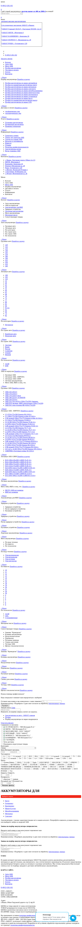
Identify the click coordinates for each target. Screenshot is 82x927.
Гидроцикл (9, 803)
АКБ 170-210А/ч (11, 394)
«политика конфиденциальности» (22, 925)
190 (6, 258)
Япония (8, 355)
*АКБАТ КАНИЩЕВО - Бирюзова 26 (15, 36)
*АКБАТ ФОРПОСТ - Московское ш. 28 (16, 40)
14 (6, 578)
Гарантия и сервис (12, 135)
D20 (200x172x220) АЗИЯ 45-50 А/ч (18, 464)
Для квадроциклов (12, 555)
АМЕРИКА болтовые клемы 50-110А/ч (19, 451)
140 (6, 251)
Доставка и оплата (12, 70)
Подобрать (5, 705)
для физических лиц (12, 111)
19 (6, 585)
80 (6, 302)
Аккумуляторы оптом (13, 149)
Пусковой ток (12, 781)
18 (6, 583)
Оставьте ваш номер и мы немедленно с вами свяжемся (21, 701)
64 (6, 312)
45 (6, 285)
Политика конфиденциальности (17, 147)
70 (6, 296)
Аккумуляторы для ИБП (14, 207)
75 (6, 298)
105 (6, 277)
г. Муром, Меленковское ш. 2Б (16, 173)
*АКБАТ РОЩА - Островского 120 (14, 43)
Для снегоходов (11, 561)
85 (6, 304)
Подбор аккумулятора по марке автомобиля (21, 83)
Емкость (7, 773)
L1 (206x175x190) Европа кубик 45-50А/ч (20, 416)
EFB (6, 366)
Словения (8, 351)
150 (6, 254)
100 (6, 275)
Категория (4, 746)
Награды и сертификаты (14, 141)
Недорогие (9, 325)
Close (13, 708)
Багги (7, 801)
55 (6, 289)
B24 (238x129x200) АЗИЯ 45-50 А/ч (18, 462)
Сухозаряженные (11, 618)
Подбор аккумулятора (13, 68)
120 (6, 245)
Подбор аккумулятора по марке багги (18, 98)
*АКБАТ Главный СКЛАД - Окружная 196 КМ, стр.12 (21, 29)
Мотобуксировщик (12, 811)
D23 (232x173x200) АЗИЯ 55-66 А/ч (18, 466)
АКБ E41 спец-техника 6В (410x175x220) (20, 405)
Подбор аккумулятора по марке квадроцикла (21, 94)
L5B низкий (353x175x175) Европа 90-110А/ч (21, 447)
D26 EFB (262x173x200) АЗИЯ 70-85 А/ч (20, 472)
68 (6, 294)
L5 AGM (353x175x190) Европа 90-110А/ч (20, 443)
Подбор (8, 717)
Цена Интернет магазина (10, 750)
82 (6, 315)
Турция (7, 353)
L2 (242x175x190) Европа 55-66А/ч (18, 420)
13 (6, 576)
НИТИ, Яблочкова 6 (12, 162)
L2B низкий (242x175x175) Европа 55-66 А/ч (21, 426)
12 (6, 574)
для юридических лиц (13, 113)
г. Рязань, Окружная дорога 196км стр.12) (20, 160)
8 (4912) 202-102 (7, 6)
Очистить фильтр (7, 723)
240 (6, 266)
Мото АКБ (9, 66)
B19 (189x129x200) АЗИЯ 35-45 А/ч (18, 460)
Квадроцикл (9, 806)
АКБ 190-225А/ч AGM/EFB (15, 397)
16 (6, 582)
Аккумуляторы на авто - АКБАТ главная (20, 715)
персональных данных (57, 703)
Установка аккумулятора (14, 122)
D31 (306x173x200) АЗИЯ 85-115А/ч (18, 473)
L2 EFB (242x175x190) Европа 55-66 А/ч (20, 424)
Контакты (8, 74)
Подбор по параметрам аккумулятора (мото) (21, 100)
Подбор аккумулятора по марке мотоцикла (20, 87)
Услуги (7, 72)
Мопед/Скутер (10, 808)
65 (6, 292)
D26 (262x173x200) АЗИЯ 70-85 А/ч (18, 470)
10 (6, 570)
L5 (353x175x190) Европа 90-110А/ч (18, 414)
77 (6, 300)
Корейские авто (11, 334)
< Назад (4, 77)
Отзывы (8, 145)
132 (6, 247)
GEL (7, 616)
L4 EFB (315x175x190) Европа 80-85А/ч (19, 439)
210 (6, 264)
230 (6, 262)
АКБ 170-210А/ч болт (13, 396)
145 (6, 252)
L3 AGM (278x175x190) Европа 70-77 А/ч (20, 430)
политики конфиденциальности (30, 915)
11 (6, 572)
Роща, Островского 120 (13, 168)
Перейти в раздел (23, 79)
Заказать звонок (6, 59)
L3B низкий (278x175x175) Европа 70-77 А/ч (21, 434)
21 (6, 589)
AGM (7, 364)
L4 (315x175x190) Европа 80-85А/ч (18, 435)
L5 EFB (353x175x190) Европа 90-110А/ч (20, 445)
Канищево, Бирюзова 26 (14, 164)
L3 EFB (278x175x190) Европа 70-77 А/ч (20, 432)
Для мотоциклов (11, 557)
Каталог (8, 62)
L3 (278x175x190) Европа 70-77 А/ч (18, 428)
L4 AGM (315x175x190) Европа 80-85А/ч (20, 437)
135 (6, 249)
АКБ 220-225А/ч (11, 399)
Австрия (8, 345)
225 (6, 260)
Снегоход (8, 816)
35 (6, 281)
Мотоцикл (9, 814)
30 (6, 593)
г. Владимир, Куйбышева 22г (15, 172)
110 (6, 279)
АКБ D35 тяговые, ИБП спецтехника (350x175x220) (24, 403)
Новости (8, 143)
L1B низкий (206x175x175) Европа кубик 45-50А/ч (23, 418)
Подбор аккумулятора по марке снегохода (20, 89)
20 (6, 587)
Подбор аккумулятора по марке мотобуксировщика (23, 91)
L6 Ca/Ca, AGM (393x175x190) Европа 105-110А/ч (23, 449)
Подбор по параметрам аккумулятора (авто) (21, 85)
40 (6, 283)
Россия (7, 349)
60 (6, 290)
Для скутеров (10, 559)
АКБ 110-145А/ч (11, 392)
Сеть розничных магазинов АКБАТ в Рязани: (17, 25)
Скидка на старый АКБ (13, 139)
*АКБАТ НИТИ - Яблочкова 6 (12, 33)
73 (6, 314)
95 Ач (7, 308)
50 (6, 287)
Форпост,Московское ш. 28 (15, 166)
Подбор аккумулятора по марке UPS (18, 102)
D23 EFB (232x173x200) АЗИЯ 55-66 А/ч (20, 468)
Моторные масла (11, 215)
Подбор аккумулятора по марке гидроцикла (21, 96)
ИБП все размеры (11, 492)
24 (6, 591)
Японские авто (10, 336)
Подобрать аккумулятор (9, 835)
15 (6, 580)
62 (6, 310)
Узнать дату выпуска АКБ (14, 137)
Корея (7, 347)
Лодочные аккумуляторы (14, 211)
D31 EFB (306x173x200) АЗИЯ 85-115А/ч (20, 475)
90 (6, 306)
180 (6, 256)
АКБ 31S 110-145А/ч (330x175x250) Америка (21, 401)
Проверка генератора (13, 126)
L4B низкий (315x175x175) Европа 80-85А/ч (21, 441)
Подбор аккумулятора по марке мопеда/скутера (22, 93)
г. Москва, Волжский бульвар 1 (16, 170)
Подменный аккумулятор (14, 124)
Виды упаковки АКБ (12, 151)
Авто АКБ (9, 64)
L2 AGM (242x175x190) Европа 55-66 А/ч (20, 422)
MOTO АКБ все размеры (14, 490)
